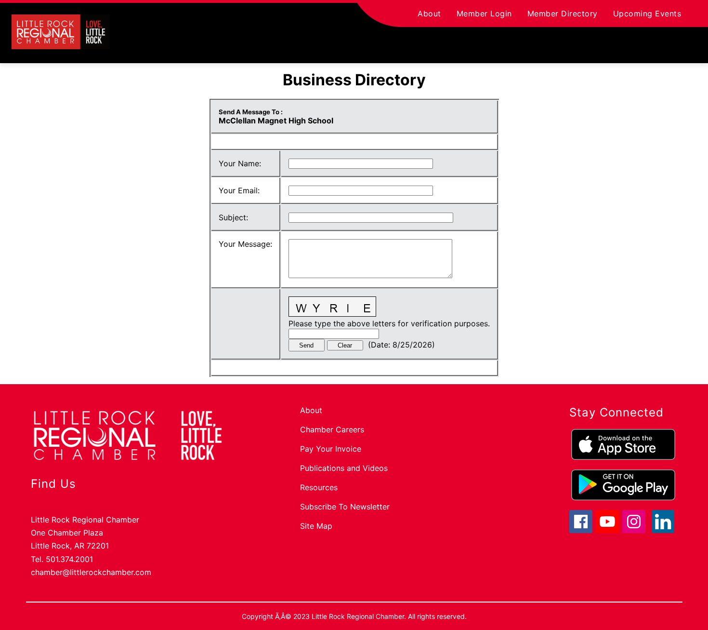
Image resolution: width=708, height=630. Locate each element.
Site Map (316, 526)
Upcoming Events (647, 13)
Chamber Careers (332, 429)
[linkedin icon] (663, 530)
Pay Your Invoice (330, 449)
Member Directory (562, 13)
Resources (319, 487)
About (429, 13)
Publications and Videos (344, 468)
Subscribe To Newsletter (345, 506)
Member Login (484, 13)
